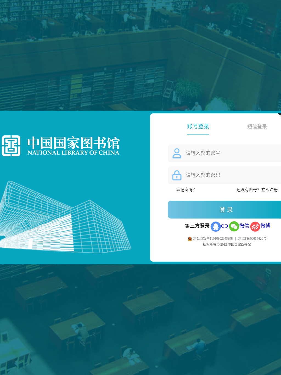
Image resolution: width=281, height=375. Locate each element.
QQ (224, 226)
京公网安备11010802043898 (213, 238)
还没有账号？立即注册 (257, 189)
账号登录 (198, 127)
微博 (265, 226)
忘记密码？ (186, 190)
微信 (244, 226)
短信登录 (257, 127)
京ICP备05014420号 (252, 238)
